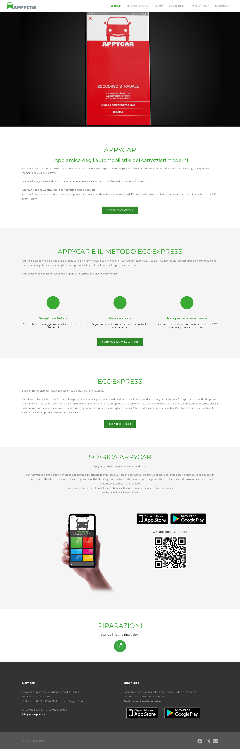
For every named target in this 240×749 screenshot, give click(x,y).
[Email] (214, 741)
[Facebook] (200, 741)
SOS (161, 6)
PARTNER (178, 6)
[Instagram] (207, 741)
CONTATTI (224, 6)
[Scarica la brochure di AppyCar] (120, 646)
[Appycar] (21, 5)
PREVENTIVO (202, 6)
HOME (117, 6)
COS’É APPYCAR (139, 6)
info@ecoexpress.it (33, 714)
